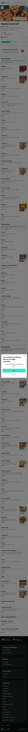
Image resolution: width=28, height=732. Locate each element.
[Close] (25, 356)
